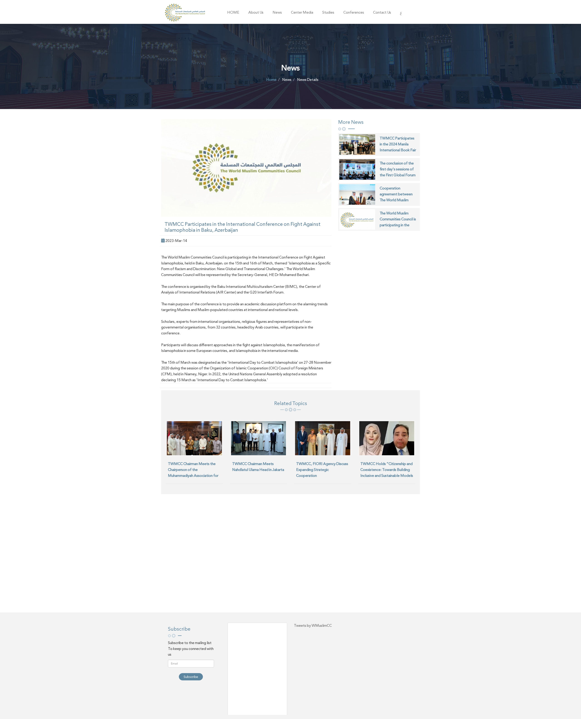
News (277, 12)
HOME (233, 12)
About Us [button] (255, 12)
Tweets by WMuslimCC (313, 625)
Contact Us (382, 12)
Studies (328, 12)
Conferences (353, 12)
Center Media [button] (302, 12)
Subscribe (191, 677)
